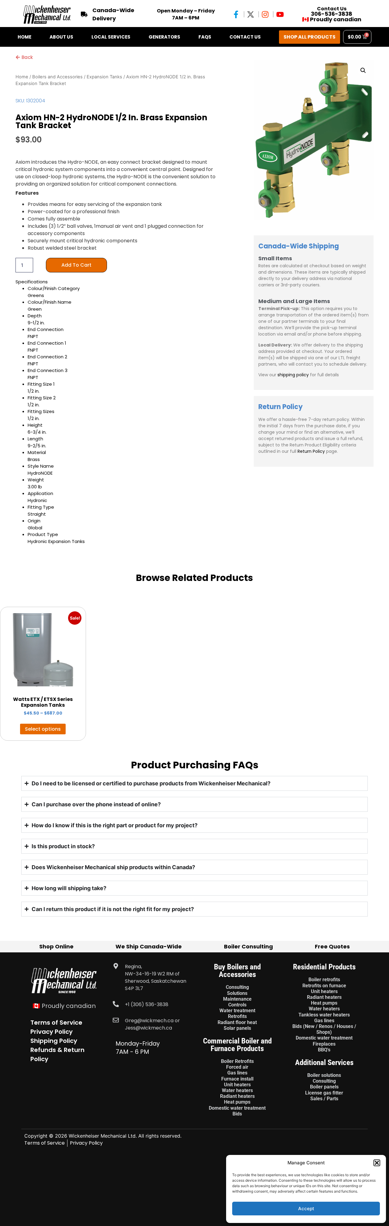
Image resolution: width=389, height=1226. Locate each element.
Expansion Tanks (104, 77)
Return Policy (311, 451)
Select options (43, 729)
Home (24, 37)
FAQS (204, 37)
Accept (306, 1208)
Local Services (110, 37)
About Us (61, 37)
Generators (164, 37)
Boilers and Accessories (57, 77)
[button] (377, 1163)
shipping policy (293, 375)
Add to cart (76, 264)
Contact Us (245, 37)
